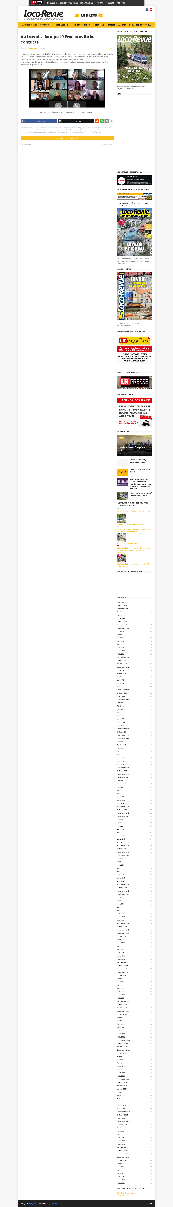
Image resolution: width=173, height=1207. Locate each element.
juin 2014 (134, 719)
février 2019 (134, 901)
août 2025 (134, 1144)
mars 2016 (134, 787)
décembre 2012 (134, 667)
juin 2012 (134, 647)
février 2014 (134, 706)
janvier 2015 (134, 742)
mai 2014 (134, 716)
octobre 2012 (134, 660)
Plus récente (26, 144)
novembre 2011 (134, 625)
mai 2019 (134, 910)
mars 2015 (134, 748)
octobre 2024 (134, 1115)
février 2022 (134, 1017)
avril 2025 (134, 1134)
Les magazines (86, 3)
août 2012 (134, 654)
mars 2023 (134, 1060)
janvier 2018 (134, 858)
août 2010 (134, 602)
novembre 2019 (134, 930)
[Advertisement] (134, 132)
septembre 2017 (134, 845)
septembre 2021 (134, 1001)
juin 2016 (134, 797)
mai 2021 (134, 988)
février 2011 (134, 612)
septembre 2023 (134, 1079)
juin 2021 (134, 991)
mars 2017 (134, 826)
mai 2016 (134, 794)
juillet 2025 (134, 1141)
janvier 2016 (134, 781)
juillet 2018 (134, 878)
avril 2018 (134, 868)
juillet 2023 (134, 1073)
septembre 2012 (134, 657)
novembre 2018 (134, 891)
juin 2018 (134, 875)
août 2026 (134, 1183)
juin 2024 (134, 1102)
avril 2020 (134, 946)
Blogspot (33, 1203)
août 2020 (134, 959)
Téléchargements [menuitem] (62, 25)
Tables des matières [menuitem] (117, 25)
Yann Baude (122, 1195)
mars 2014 (134, 709)
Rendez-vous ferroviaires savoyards (131, 525)
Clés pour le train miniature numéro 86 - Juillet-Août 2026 (134, 565)
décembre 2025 (134, 1157)
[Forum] (143, 9)
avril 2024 (134, 1099)
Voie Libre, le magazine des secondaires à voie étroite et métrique (134, 530)
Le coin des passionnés (68, 3)
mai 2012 (134, 644)
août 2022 (134, 1037)
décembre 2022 (134, 1050)
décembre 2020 (134, 972)
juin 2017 (134, 836)
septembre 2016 (134, 806)
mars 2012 (134, 638)
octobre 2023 (134, 1082)
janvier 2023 (134, 1053)
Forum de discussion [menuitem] (139, 25)
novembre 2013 (134, 696)
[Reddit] (97, 121)
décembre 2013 (134, 699)
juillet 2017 (134, 839)
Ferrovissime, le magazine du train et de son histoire (133, 512)
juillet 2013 (134, 683)
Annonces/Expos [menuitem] (82, 25)
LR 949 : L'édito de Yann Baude (140, 470)
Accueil (23, 32)
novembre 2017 (134, 852)
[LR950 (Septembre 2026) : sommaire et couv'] (122, 496)
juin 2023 (134, 1069)
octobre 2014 (134, 732)
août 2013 (134, 686)
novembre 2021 (134, 1008)
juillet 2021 (134, 995)
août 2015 (134, 764)
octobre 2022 (134, 1043)
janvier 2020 (134, 936)
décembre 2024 (134, 1121)
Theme (53, 1203)
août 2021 (134, 998)
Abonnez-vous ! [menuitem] (29, 25)
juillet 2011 (134, 618)
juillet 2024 (134, 1105)
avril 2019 (134, 907)
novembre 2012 (134, 664)
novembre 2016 (134, 813)
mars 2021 (134, 982)
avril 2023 (134, 1063)
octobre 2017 (134, 849)
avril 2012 (134, 641)
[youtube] (151, 9)
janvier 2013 (134, 670)
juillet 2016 (134, 800)
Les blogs (50, 3)
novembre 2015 (134, 774)
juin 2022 (134, 1030)
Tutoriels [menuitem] (44, 25)
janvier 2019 (134, 897)
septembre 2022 (134, 1040)
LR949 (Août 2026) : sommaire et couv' (138, 461)
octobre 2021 (134, 1005)
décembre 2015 (134, 777)
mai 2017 (134, 832)
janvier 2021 (134, 975)
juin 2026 (134, 1176)
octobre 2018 (134, 888)
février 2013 (134, 673)
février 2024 (134, 1092)
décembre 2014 (134, 738)
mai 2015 (134, 755)
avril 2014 (134, 712)
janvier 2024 (134, 1089)
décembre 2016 (134, 816)
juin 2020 (134, 953)
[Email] (107, 121)
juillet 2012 (134, 651)
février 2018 (134, 862)
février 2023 (134, 1056)
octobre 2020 (134, 965)
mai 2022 (134, 1027)
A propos (121, 3)
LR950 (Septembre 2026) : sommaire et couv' (141, 494)
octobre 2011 (134, 621)
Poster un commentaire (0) (67, 138)
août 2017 (134, 842)
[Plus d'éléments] (111, 121)
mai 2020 (134, 949)
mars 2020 (134, 943)
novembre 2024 (134, 1118)
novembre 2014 (134, 735)
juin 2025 (134, 1138)
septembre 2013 (134, 690)
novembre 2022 (134, 1047)
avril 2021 (134, 985)
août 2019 (134, 920)
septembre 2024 (134, 1112)
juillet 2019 (134, 917)
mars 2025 (134, 1131)
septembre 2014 (134, 729)
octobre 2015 (134, 771)
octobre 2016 (134, 810)
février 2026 (134, 1164)
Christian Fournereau (125, 1193)
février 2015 (134, 745)
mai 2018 (134, 871)
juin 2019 (134, 914)
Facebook (110, 3)
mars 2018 (134, 865)
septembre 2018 (134, 884)
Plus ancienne (107, 144)
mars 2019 (134, 904)
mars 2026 (134, 1167)
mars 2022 (134, 1021)
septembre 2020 (134, 962)
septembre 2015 (134, 768)
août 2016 (134, 803)
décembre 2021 (134, 1011)
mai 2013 (134, 677)
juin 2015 (134, 758)
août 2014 (134, 725)
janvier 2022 (134, 1014)
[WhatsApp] (102, 121)
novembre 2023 (134, 1086)
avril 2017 (134, 829)
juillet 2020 (134, 956)
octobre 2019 (134, 927)
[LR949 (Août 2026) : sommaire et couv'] (122, 462)
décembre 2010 (134, 608)
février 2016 (134, 784)
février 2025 (134, 1128)
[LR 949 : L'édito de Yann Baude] (122, 472)
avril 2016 (134, 790)
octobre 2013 (134, 693)
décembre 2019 (134, 933)
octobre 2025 (134, 1150)
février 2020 (134, 940)
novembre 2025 (134, 1154)
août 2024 (134, 1108)
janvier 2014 (134, 703)
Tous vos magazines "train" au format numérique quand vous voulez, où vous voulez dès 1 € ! (140, 484)
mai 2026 (134, 1173)
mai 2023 (134, 1066)
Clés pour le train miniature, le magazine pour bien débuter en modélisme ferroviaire (133, 550)
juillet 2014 (134, 722)
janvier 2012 (134, 631)
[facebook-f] (147, 9)
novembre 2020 (134, 969)
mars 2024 (134, 1095)
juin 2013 (134, 680)
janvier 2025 (134, 1124)
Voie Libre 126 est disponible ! (129, 543)
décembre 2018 (134, 894)
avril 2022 (134, 1024)
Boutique (99, 3)
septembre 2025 (134, 1147)
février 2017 (134, 823)
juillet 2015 (134, 761)
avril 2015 (134, 751)
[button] (149, 25)
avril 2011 (134, 615)
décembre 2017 (134, 855)
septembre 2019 (134, 923)
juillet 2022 (134, 1034)
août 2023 (134, 1076)
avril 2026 (134, 1170)
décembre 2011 (134, 628)
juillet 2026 (134, 1180)
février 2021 (134, 979)
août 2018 (134, 881)
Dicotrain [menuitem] (99, 25)
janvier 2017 (134, 820)
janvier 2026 (134, 1160)
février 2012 (134, 634)
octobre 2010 (134, 605)
